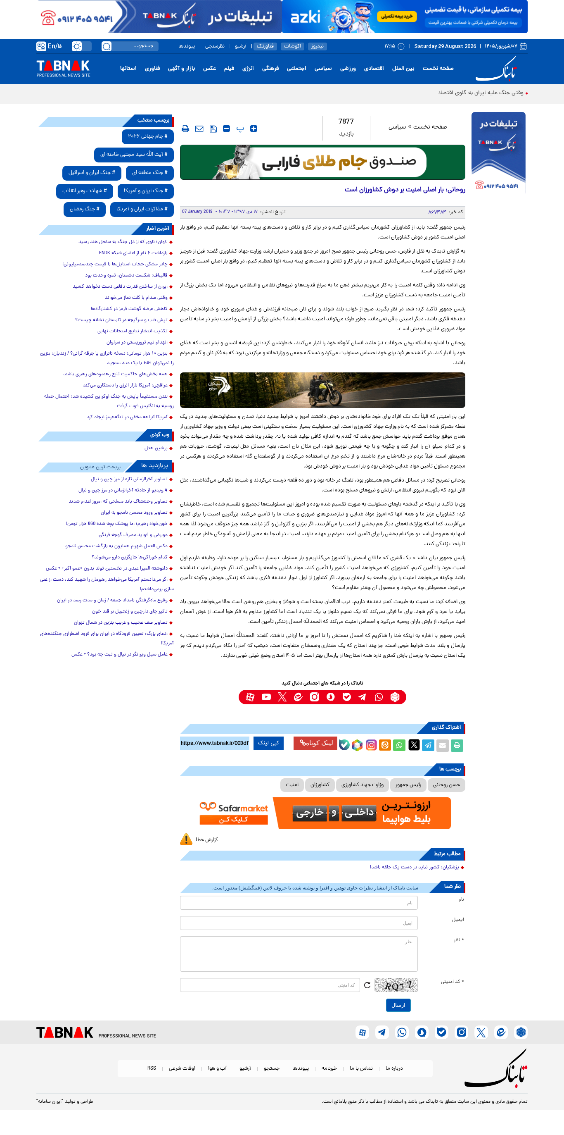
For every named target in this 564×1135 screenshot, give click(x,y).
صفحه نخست (438, 68)
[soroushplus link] (330, 697)
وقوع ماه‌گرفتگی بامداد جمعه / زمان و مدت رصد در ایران (112, 600)
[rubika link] (395, 697)
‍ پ (239, 128)
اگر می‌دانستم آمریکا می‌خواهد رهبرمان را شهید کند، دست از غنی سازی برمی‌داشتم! (107, 584)
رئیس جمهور (408, 785)
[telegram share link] (428, 745)
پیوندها (186, 46)
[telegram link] (363, 697)
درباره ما (394, 1069)
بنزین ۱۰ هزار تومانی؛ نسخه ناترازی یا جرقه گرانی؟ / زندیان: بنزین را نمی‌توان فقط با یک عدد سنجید (107, 358)
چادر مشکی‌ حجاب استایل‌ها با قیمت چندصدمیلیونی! (115, 264)
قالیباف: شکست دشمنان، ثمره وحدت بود (126, 275)
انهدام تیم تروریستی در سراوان (137, 342)
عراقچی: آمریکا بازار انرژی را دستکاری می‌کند (125, 385)
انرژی (248, 68)
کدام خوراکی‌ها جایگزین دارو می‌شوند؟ (130, 557)
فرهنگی (270, 68)
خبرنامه (329, 1069)
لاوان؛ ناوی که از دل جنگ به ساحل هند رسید (123, 242)
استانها (128, 68)
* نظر (459, 940)
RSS (151, 1069)
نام (461, 900)
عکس (209, 68)
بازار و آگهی (181, 68)
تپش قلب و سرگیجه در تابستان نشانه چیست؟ (121, 320)
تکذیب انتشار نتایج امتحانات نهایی (132, 331)
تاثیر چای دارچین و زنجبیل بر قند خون (130, 611)
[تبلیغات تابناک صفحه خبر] (499, 154)
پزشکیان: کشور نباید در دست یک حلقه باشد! (414, 867)
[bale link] (346, 697)
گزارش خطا (207, 840)
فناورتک (265, 46)
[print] (185, 128)
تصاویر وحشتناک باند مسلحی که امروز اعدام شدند (118, 502)
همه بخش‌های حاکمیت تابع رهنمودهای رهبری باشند (115, 374)
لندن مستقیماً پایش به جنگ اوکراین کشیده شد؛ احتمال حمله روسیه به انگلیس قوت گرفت (109, 401)
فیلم (229, 68)
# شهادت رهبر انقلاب (84, 191)
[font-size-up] (253, 128)
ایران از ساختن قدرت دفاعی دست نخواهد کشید (120, 287)
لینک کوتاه (319, 742)
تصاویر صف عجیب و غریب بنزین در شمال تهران (121, 623)
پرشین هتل (156, 448)
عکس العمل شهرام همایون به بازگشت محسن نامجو (116, 546)
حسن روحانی (446, 785)
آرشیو (240, 46)
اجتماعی (296, 68)
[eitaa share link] (385, 745)
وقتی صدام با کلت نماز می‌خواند (136, 298)
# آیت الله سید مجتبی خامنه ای (134, 155)
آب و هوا (217, 1069)
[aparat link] (250, 697)
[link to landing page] (497, 68)
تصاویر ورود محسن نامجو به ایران (134, 513)
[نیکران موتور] (322, 390)
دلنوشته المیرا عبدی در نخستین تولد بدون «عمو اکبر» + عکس (107, 568)
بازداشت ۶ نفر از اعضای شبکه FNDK (133, 253)
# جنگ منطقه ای (150, 173)
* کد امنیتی (452, 982)
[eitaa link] (298, 697)
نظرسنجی (215, 46)
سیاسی (323, 68)
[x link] (282, 697)
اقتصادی (374, 68)
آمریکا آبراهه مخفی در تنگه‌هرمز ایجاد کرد (127, 417)
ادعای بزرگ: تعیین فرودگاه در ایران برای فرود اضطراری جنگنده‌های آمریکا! (107, 638)
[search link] (106, 46)
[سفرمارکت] (322, 813)
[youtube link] (266, 697)
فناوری (152, 68)
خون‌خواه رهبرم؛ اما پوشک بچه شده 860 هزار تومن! (117, 524)
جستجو (272, 1069)
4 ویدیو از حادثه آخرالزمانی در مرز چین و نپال (123, 490)
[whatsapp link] (379, 697)
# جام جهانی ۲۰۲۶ (148, 137)
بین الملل (403, 68)
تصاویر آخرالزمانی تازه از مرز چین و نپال (129, 479)
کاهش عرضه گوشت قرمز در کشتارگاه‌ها (129, 309)
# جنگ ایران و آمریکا (146, 191)
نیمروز (317, 46)
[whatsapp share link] (399, 745)
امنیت (292, 785)
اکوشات (292, 46)
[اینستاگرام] (370, 744)
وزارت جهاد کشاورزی (362, 785)
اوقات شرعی (182, 1069)
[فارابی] (322, 162)
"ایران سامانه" (49, 1102)
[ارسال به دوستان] (442, 745)
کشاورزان (319, 785)
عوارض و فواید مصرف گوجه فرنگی (133, 535)
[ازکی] (405, 16)
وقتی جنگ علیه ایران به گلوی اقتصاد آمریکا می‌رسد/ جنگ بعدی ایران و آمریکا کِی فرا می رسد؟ (414, 93)
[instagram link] (314, 697)
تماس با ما (361, 1069)
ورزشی (348, 68)
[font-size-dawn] (226, 128)
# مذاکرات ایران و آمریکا (142, 209)
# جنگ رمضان (85, 209)
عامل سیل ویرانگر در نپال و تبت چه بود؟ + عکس (119, 654)
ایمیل (458, 920)
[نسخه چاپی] (457, 745)
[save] (213, 129)
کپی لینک (268, 743)
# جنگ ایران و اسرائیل (92, 173)
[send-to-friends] (199, 128)
